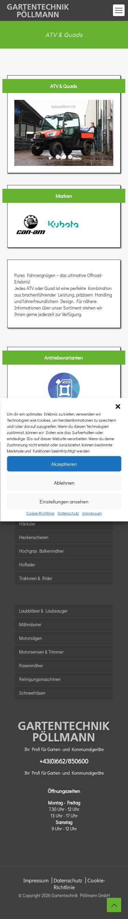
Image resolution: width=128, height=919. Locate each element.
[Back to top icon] (114, 905)
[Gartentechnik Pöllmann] (38, 10)
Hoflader (27, 564)
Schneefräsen (32, 693)
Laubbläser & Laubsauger (43, 611)
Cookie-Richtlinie (40, 512)
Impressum (92, 512)
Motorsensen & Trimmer (41, 652)
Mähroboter (30, 624)
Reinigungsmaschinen (40, 679)
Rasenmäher (31, 665)
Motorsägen (30, 638)
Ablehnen (64, 482)
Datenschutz (68, 512)
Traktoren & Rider (35, 578)
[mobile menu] (119, 10)
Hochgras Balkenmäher (41, 551)
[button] (117, 406)
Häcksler (27, 523)
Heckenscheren (33, 537)
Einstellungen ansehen (64, 501)
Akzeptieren (64, 463)
